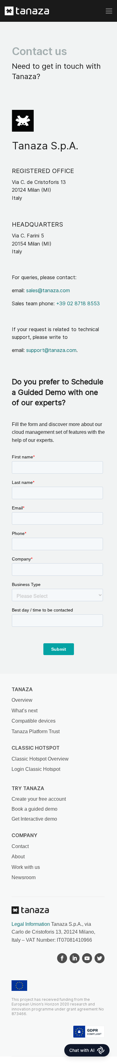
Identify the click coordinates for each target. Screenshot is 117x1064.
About (18, 856)
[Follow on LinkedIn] (75, 958)
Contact (20, 846)
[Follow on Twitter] (100, 958)
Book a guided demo (34, 809)
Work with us (26, 867)
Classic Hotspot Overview (40, 759)
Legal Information (31, 924)
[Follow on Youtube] (87, 958)
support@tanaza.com (51, 350)
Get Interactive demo (34, 819)
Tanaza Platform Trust (36, 731)
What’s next (24, 710)
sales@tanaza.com (48, 290)
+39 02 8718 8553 (78, 304)
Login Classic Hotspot (36, 769)
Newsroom (24, 877)
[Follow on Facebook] (62, 958)
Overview (22, 700)
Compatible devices (34, 721)
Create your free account (39, 799)
